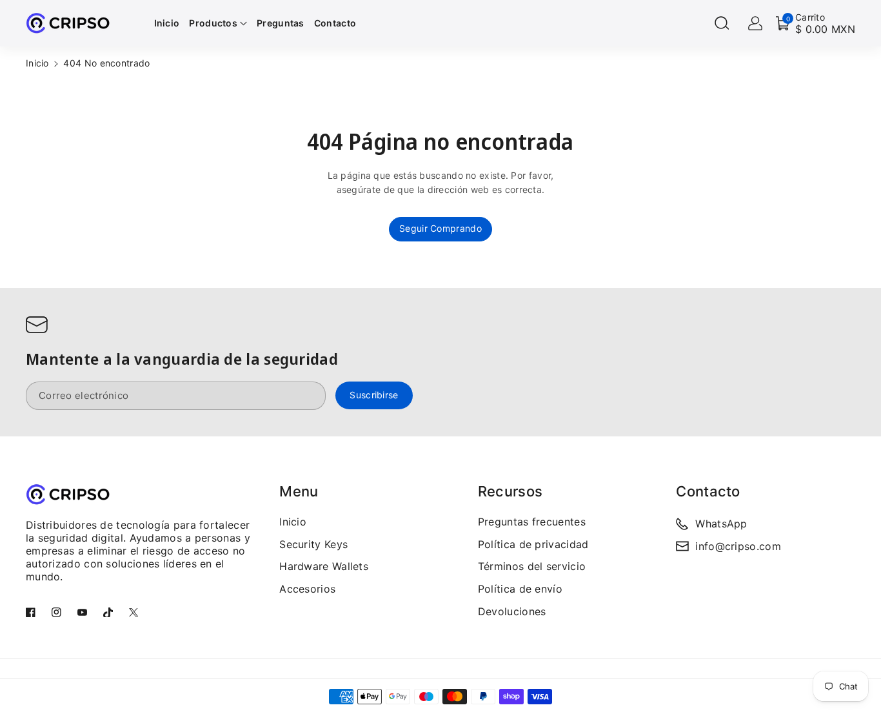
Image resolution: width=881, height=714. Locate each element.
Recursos (510, 491)
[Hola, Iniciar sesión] (755, 23)
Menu (298, 491)
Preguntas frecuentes (532, 521)
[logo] (68, 494)
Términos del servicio (532, 566)
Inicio (37, 62)
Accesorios (307, 588)
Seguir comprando (440, 228)
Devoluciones (512, 611)
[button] (722, 23)
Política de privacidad (533, 544)
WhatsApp (721, 523)
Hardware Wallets (323, 566)
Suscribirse (374, 394)
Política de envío (520, 588)
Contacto (708, 491)
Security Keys (313, 544)
